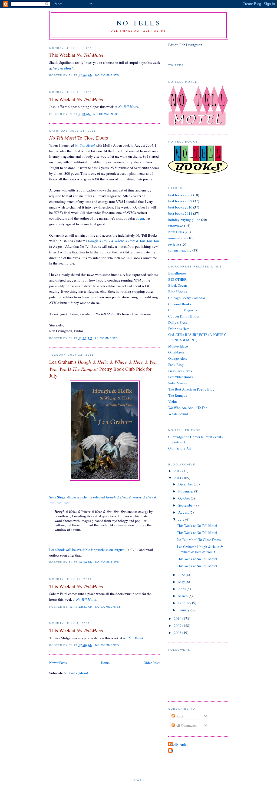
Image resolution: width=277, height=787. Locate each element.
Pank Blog (176, 364)
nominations (177, 238)
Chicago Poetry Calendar (186, 297)
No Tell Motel (63, 68)
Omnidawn (176, 352)
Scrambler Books (180, 376)
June (182, 574)
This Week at (76, 55)
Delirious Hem (178, 328)
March (183, 595)
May (182, 581)
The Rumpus (177, 395)
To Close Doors (78, 137)
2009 (178, 625)
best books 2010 (180, 207)
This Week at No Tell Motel (197, 525)
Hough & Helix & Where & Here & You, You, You (123, 240)
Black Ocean (177, 285)
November (186, 491)
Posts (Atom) (78, 672)
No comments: (108, 75)
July (181, 519)
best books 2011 (180, 213)
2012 (178, 470)
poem (140, 218)
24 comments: (107, 338)
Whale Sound (178, 413)
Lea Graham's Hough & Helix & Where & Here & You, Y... (200, 549)
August (184, 512)
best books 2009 (180, 201)
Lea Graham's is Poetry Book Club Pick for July (103, 369)
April (182, 588)
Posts (179, 716)
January (184, 609)
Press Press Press (180, 370)
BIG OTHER (177, 279)
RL (172, 750)
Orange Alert (177, 358)
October (184, 498)
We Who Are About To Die (187, 407)
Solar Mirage (177, 383)
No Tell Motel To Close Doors (199, 539)
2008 (178, 632)
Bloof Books (177, 291)
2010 (178, 618)
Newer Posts (58, 662)
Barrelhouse (177, 273)
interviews (175, 225)
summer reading (180, 250)
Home (105, 662)
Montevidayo (178, 346)
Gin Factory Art (179, 448)
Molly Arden (179, 744)
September (186, 505)
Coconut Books (179, 304)
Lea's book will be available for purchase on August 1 (88, 549)
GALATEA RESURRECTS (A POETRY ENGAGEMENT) (197, 337)
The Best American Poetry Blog (191, 389)
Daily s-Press (177, 322)
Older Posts (152, 662)
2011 (178, 477)
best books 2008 (180, 195)
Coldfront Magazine (183, 309)
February (185, 602)
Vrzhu (172, 401)
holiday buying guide (184, 219)
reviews (173, 244)
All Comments (186, 725)
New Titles (176, 231)
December (186, 484)
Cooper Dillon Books (184, 316)
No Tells (139, 22)
